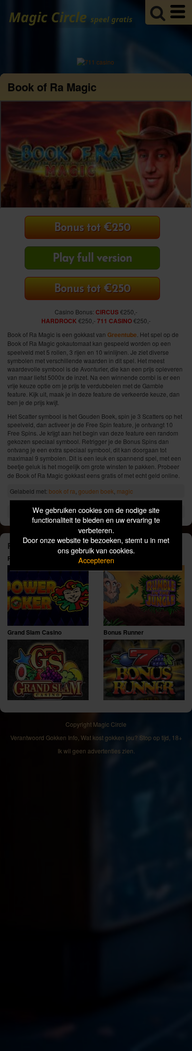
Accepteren (96, 560)
